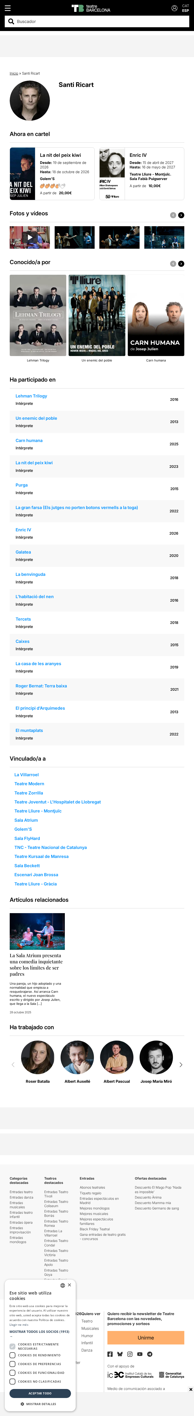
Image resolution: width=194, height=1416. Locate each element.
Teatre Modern (29, 783)
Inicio (14, 73)
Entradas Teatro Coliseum (56, 1204)
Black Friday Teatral (95, 1229)
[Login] (174, 8)
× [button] (69, 1285)
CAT (185, 6)
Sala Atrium (26, 820)
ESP (185, 10)
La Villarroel (26, 774)
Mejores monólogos (95, 1208)
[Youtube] (139, 1354)
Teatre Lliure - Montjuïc (38, 810)
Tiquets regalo (90, 1193)
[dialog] (40, 1345)
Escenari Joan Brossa (36, 874)
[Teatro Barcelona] (91, 8)
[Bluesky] (120, 1354)
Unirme (146, 1338)
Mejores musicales (94, 1214)
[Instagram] (129, 1354)
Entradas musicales (17, 1205)
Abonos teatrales (92, 1187)
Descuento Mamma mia (153, 1203)
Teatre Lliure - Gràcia (35, 883)
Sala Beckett (27, 865)
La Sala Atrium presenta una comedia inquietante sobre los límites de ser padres (36, 964)
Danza (87, 1350)
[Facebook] (110, 1354)
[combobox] (101, 21)
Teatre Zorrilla (28, 792)
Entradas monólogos (18, 1240)
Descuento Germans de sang (157, 1208)
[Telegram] (149, 1354)
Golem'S (23, 829)
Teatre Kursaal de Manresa (41, 856)
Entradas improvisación (20, 1230)
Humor (87, 1335)
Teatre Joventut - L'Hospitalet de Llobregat (57, 801)
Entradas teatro (21, 1192)
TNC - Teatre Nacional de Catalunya (50, 847)
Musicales (90, 1328)
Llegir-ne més (18, 1325)
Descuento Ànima (148, 1197)
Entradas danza (21, 1197)
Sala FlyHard (27, 838)
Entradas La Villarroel (53, 1233)
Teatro (87, 1321)
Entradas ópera (21, 1222)
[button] (40, 1334)
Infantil (87, 1342)
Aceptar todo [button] (40, 1393)
